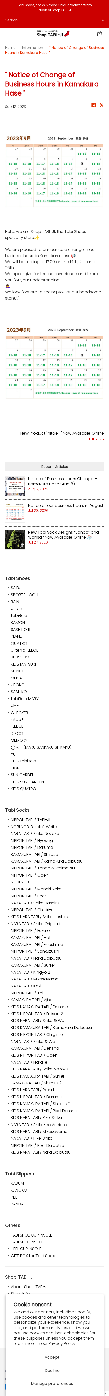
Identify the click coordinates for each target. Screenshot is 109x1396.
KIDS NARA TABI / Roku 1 (32, 1090)
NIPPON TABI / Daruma (32, 847)
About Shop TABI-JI (29, 1287)
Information (32, 47)
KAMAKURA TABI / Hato (32, 938)
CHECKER (19, 713)
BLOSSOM (20, 657)
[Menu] (8, 34)
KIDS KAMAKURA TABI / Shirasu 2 (40, 1104)
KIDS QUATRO (23, 789)
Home (10, 47)
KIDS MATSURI (23, 664)
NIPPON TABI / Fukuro (30, 930)
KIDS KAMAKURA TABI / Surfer (37, 1076)
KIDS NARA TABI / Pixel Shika (36, 1117)
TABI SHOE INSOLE (27, 1242)
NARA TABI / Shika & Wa (33, 1041)
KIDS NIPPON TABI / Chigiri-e (37, 1034)
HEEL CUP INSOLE (26, 1249)
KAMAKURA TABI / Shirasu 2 (36, 1083)
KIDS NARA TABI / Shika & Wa (37, 1020)
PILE (14, 1197)
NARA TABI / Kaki (26, 986)
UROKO (18, 685)
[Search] (103, 20)
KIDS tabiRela (23, 761)
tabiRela (19, 616)
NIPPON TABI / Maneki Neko (36, 889)
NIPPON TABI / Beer (28, 896)
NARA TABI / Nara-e (29, 1062)
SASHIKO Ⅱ (20, 629)
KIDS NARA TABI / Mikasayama (39, 1131)
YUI (13, 754)
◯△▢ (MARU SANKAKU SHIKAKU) (41, 747)
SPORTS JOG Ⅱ (25, 595)
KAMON (18, 622)
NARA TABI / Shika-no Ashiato (39, 1125)
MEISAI (17, 678)
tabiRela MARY (25, 699)
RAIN (15, 602)
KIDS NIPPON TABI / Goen (34, 1055)
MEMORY (19, 740)
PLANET (17, 636)
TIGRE (16, 768)
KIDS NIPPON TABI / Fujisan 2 (37, 1014)
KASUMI (18, 1183)
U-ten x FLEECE (24, 650)
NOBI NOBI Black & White (34, 827)
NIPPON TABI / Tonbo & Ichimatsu (43, 868)
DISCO (17, 733)
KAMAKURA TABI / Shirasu (34, 854)
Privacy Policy (62, 1343)
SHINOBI (18, 671)
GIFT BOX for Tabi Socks (34, 1256)
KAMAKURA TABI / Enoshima (37, 944)
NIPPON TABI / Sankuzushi (35, 951)
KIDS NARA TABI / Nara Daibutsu (41, 1152)
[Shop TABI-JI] (53, 33)
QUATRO (19, 643)
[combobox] (52, 20)
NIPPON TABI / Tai (27, 993)
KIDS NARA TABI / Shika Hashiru (39, 917)
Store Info (20, 1294)
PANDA (17, 1204)
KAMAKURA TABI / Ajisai (32, 1000)
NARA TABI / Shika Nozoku (35, 833)
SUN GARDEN (23, 775)
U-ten (16, 608)
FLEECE (17, 726)
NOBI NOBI (20, 882)
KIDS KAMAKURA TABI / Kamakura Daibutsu (51, 1028)
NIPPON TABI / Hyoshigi (32, 840)
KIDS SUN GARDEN (27, 782)
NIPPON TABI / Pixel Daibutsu (37, 1145)
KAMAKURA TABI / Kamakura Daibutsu (47, 861)
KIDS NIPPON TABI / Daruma (36, 1097)
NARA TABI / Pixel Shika (32, 1138)
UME (15, 705)
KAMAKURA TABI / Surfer (33, 965)
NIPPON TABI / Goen (29, 875)
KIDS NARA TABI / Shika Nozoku (39, 1069)
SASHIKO (19, 692)
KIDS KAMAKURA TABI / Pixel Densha (44, 1111)
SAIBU (16, 588)
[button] (99, 34)
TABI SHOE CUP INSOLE (31, 1235)
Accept (52, 1357)
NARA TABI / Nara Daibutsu (36, 958)
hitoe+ (17, 719)
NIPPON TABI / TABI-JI (30, 820)
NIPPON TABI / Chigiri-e (32, 910)
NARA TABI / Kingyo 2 (30, 972)
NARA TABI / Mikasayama (35, 979)
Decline (52, 1371)
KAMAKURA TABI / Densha (35, 1048)
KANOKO (19, 1190)
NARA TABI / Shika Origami (35, 924)
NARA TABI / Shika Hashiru (35, 903)
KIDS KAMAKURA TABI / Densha (39, 1007)
